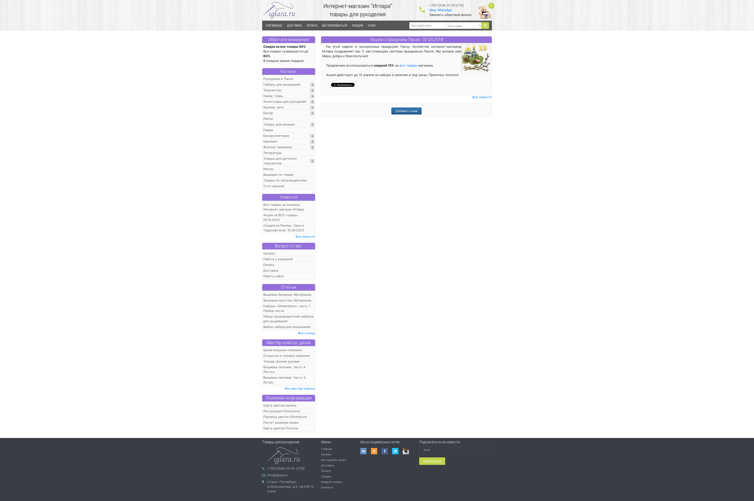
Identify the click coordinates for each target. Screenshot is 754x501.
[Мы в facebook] (387, 451)
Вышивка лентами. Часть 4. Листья (284, 369)
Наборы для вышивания (282, 84)
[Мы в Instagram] (408, 451)
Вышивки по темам (278, 175)
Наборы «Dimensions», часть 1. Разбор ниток (287, 308)
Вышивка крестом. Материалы (287, 300)
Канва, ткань (273, 96)
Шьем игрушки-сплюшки (282, 350)
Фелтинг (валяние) (277, 147)
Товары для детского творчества (280, 161)
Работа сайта (273, 276)
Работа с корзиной (278, 259)
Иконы (268, 169)
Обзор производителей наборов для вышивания (288, 318)
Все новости (305, 236)
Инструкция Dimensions (281, 411)
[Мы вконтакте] (365, 451)
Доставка (270, 270)
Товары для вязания (279, 124)
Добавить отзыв (406, 111)
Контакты (327, 487)
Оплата (268, 265)
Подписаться (432, 461)
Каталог (289, 71)
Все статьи (306, 333)
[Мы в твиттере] (397, 451)
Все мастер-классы (300, 388)
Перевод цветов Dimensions (285, 417)
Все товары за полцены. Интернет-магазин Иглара (283, 207)
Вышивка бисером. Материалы (287, 295)
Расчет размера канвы (281, 422)
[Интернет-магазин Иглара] (279, 10)
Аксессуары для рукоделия (284, 101)
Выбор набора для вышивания (286, 327)
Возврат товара (331, 482)
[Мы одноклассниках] (376, 451)
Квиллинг (270, 141)
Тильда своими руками (281, 361)
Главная (326, 449)
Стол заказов (273, 186)
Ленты (268, 119)
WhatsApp (444, 10)
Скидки (326, 476)
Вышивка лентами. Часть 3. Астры (284, 380)
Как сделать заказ (333, 460)
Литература (272, 153)
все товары (408, 65)
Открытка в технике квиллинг (286, 356)
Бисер (268, 113)
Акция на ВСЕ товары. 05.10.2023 (280, 217)
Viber (432, 10)
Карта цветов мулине (279, 405)
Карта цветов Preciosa (280, 428)
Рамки (268, 130)
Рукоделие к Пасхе (278, 79)
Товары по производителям (285, 180)
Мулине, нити (273, 107)
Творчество (272, 90)
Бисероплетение (276, 136)
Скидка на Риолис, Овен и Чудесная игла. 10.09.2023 (283, 227)
